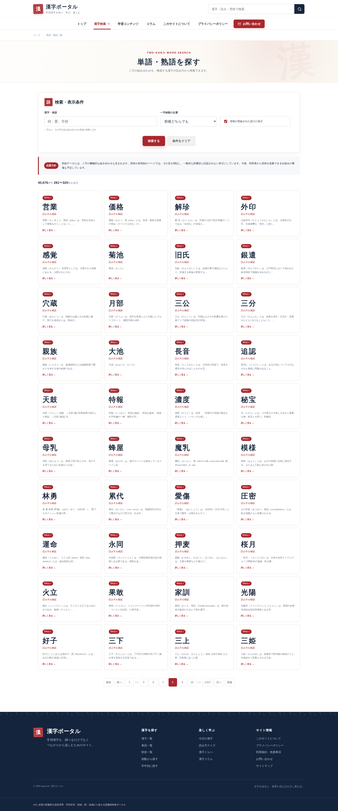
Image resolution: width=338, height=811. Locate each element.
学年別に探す (149, 766)
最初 (108, 682)
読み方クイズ (207, 745)
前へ (119, 682)
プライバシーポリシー (213, 24)
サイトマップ (264, 766)
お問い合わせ (264, 759)
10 (192, 682)
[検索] (299, 9)
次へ (218, 682)
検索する (154, 141)
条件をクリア (181, 141)
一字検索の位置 (169, 112)
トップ (81, 24)
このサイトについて (176, 24)
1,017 (207, 682)
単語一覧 (146, 745)
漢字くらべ (206, 752)
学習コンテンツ (128, 24)
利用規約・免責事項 (268, 752)
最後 (229, 682)
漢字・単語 (50, 112)
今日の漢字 (206, 738)
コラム (150, 24)
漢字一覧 (146, 738)
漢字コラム (206, 759)
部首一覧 (146, 752)
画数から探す (149, 759)
